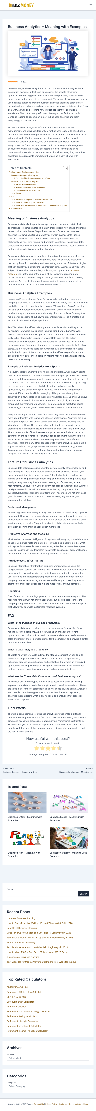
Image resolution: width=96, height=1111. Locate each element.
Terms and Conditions (78, 1104)
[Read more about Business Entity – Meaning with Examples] (27, 802)
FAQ (13, 196)
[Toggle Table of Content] (64, 168)
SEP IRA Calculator (16, 997)
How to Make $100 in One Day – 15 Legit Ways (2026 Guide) (37, 952)
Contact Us (39, 1104)
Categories (11, 1082)
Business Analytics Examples (24, 175)
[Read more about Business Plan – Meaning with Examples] (27, 838)
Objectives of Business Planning (23, 957)
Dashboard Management (26, 184)
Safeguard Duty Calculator (20, 1001)
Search (10, 889)
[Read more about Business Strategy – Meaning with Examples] (69, 838)
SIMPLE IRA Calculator (18, 987)
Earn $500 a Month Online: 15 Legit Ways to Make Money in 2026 (40, 937)
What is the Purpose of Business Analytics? (34, 199)
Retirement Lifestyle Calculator (22, 1021)
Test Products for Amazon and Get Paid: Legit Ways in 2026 (37, 947)
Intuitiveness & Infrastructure (28, 190)
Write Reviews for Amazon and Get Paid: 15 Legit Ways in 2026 (39, 932)
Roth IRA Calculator (17, 1006)
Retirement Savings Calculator (22, 1016)
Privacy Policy (51, 1104)
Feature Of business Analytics (25, 181)
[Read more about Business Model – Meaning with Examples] (69, 802)
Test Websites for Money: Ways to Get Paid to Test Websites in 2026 (41, 962)
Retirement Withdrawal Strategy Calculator (28, 1011)
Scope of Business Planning (21, 942)
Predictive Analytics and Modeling (30, 187)
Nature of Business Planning (21, 918)
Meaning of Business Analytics (25, 172)
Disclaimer (63, 1104)
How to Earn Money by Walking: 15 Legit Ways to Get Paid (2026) (40, 923)
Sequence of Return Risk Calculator (25, 992)
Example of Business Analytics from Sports (34, 178)
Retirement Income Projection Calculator (27, 1031)
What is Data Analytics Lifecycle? (30, 202)
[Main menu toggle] (91, 5)
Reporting (20, 193)
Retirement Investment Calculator (24, 1026)
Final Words (16, 208)
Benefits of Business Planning (22, 928)
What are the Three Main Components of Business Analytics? (41, 205)
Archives (10, 1054)
